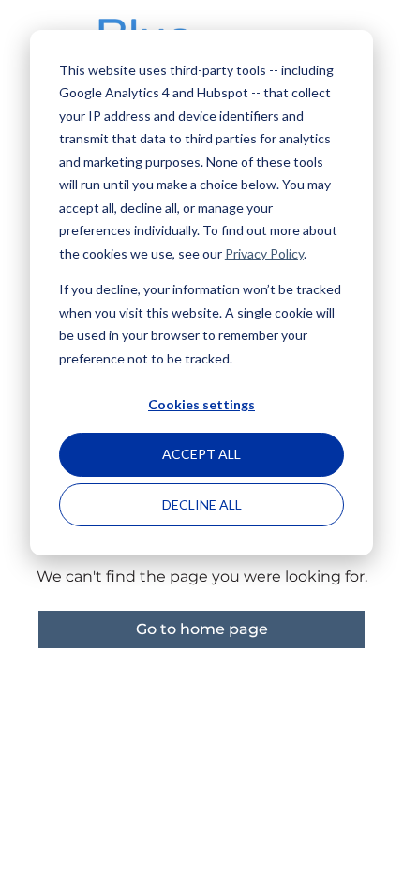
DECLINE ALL (202, 504)
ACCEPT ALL (201, 454)
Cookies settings (201, 404)
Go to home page (202, 629)
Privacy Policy (264, 253)
